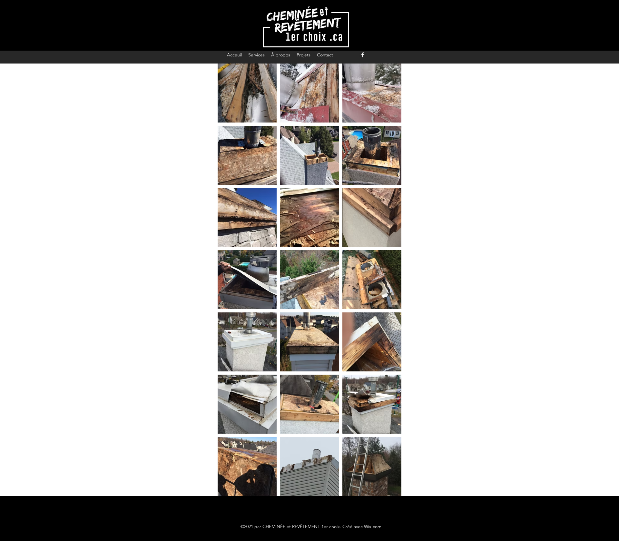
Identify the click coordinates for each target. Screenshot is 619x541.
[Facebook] (362, 55)
